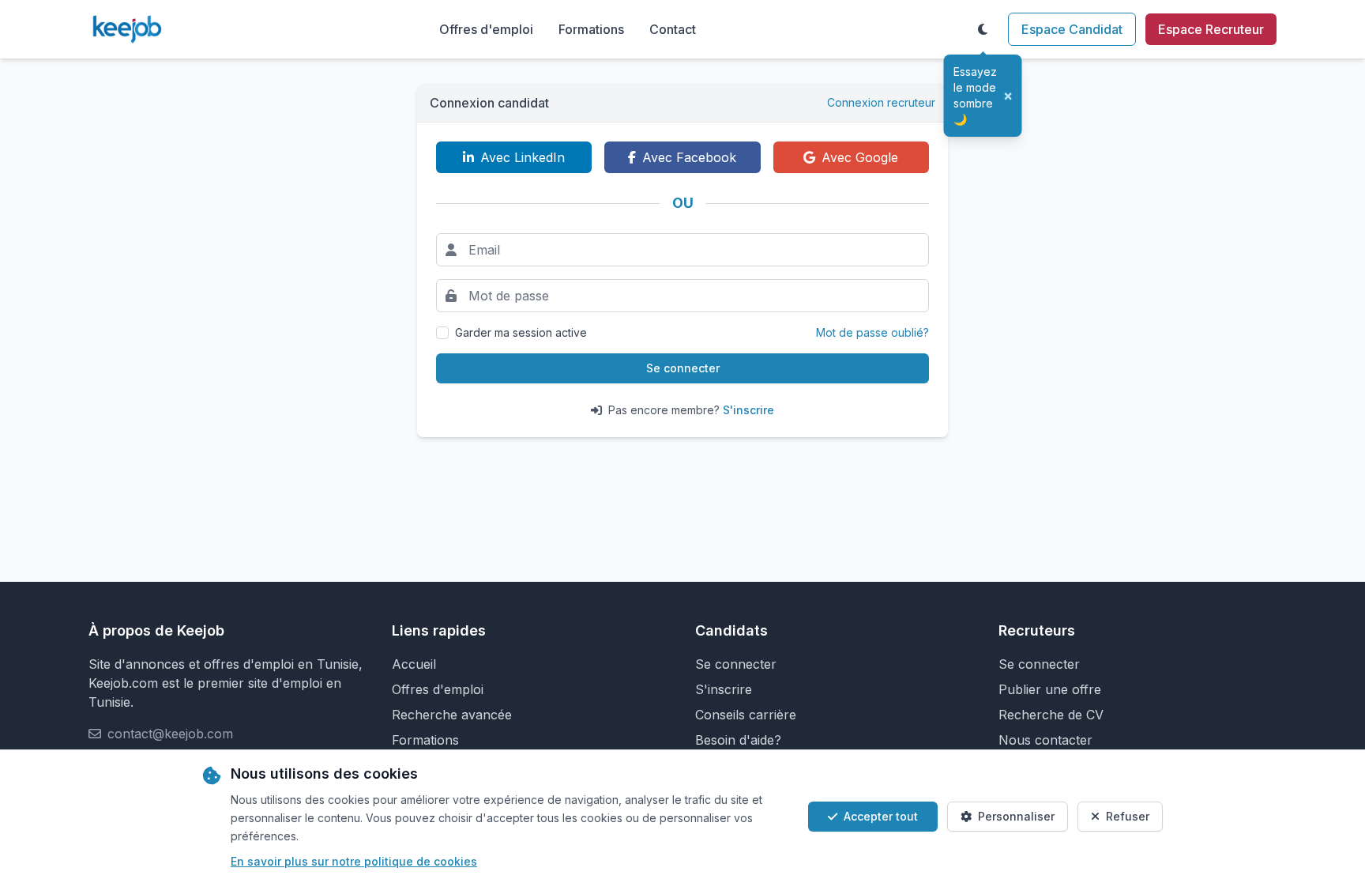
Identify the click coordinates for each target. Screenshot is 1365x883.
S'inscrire (748, 410)
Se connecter (683, 368)
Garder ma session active (521, 332)
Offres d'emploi (486, 29)
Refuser (1127, 816)
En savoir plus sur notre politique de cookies (354, 861)
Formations (591, 29)
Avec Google (860, 157)
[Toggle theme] (982, 29)
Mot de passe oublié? (872, 332)
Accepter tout (881, 816)
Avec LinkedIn (522, 157)
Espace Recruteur (1211, 29)
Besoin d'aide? (738, 740)
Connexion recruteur (881, 102)
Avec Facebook (689, 157)
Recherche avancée (452, 715)
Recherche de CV (1051, 715)
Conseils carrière (745, 715)
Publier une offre (1049, 689)
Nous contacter (1045, 740)
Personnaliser (1016, 816)
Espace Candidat (1071, 29)
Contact (672, 29)
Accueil (414, 664)
